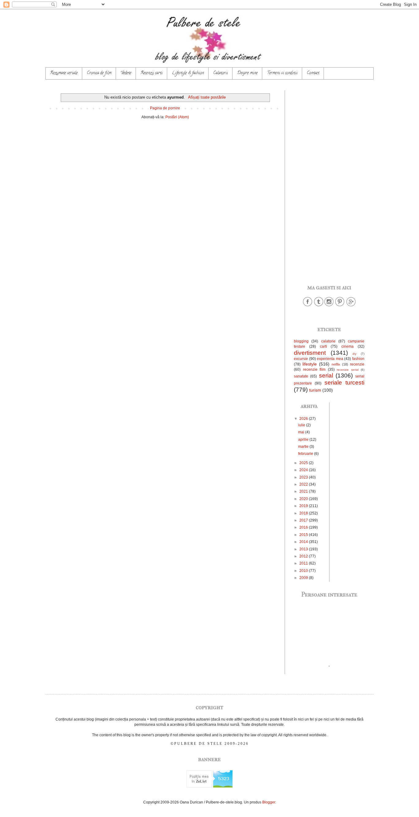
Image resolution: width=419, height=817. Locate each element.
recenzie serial (348, 369)
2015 (304, 535)
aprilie (303, 439)
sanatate (301, 376)
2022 (304, 484)
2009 (304, 578)
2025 (304, 463)
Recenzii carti (151, 73)
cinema (347, 346)
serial (326, 375)
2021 (304, 491)
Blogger (268, 802)
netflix (336, 364)
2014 (304, 542)
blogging (301, 341)
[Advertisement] (329, 182)
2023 (304, 477)
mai (301, 432)
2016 (304, 527)
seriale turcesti (344, 382)
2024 (304, 470)
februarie (306, 454)
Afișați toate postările (206, 97)
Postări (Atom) (177, 117)
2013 (304, 549)
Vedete (126, 73)
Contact (313, 73)
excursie (301, 359)
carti (323, 346)
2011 (304, 563)
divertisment (310, 353)
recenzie (357, 364)
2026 (304, 418)
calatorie (328, 341)
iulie (302, 425)
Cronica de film (99, 73)
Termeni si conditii (282, 73)
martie (303, 446)
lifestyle (309, 364)
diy (354, 353)
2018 (304, 513)
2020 (304, 499)
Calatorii (220, 73)
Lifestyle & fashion (188, 73)
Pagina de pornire (165, 108)
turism (315, 390)
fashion (358, 359)
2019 (304, 506)
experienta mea (330, 359)
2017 (304, 520)
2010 (304, 571)
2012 (304, 556)
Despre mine (247, 73)
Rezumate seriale (64, 73)
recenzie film (314, 369)
